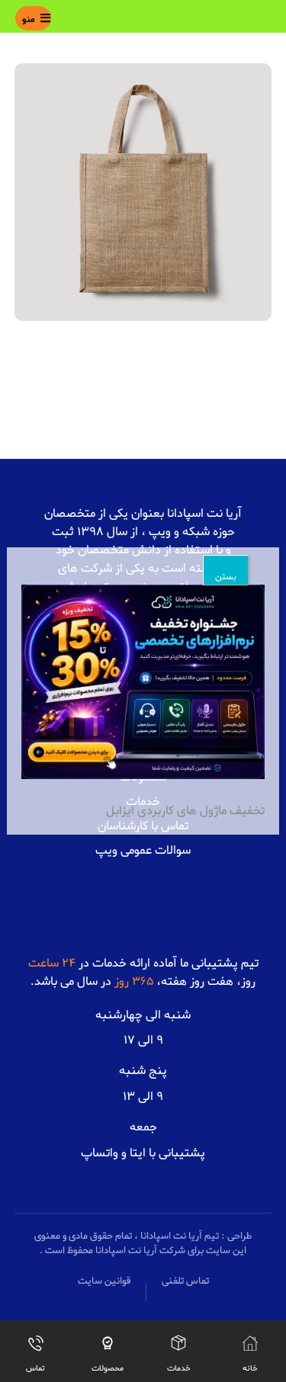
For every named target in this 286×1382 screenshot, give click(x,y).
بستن (225, 577)
